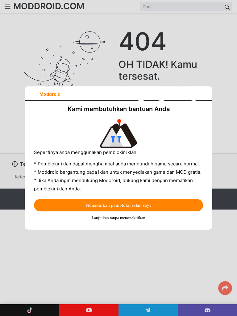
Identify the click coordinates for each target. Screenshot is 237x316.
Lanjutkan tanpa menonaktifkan (118, 217)
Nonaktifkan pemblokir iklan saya (119, 205)
